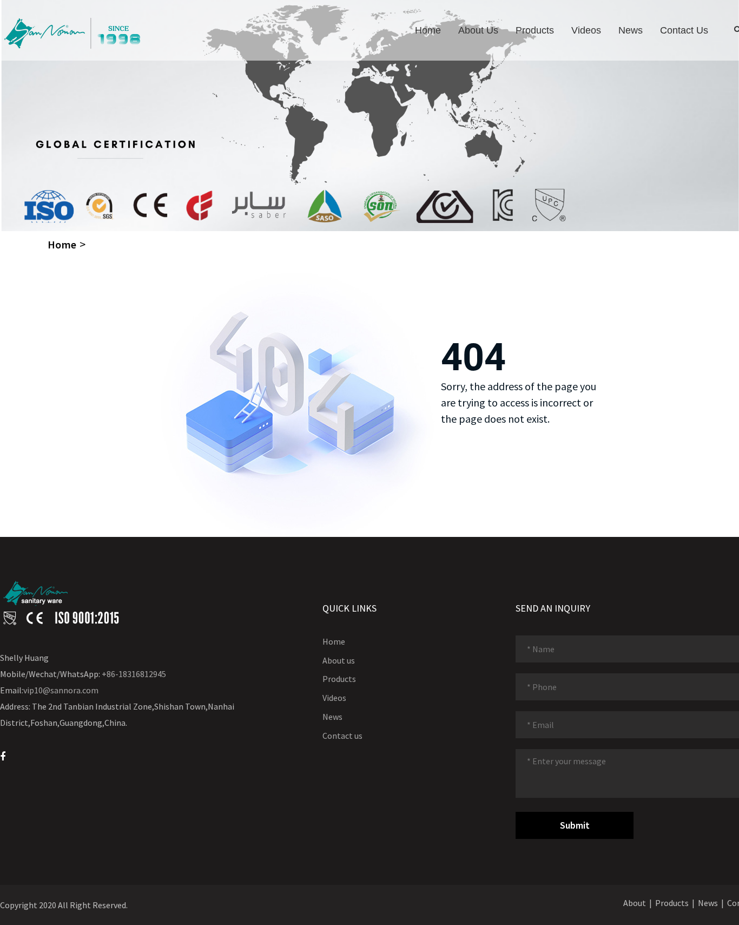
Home (428, 30)
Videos (586, 30)
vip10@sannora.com (60, 690)
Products (535, 30)
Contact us (684, 30)
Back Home (475, 450)
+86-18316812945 (134, 673)
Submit (575, 825)
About (634, 902)
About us (478, 30)
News (630, 30)
